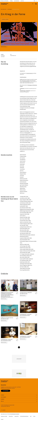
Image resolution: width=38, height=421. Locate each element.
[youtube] (4, 410)
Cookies (2, 419)
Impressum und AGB (4, 416)
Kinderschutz (16, 416)
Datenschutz (11, 416)
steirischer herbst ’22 (30, 73)
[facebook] (1, 410)
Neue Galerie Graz (3, 9)
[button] (32, 4)
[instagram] (3, 410)
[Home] (4, 4)
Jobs (30, 416)
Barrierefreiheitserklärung (24, 416)
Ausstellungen (9, 9)
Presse (34, 416)
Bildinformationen (4, 46)
